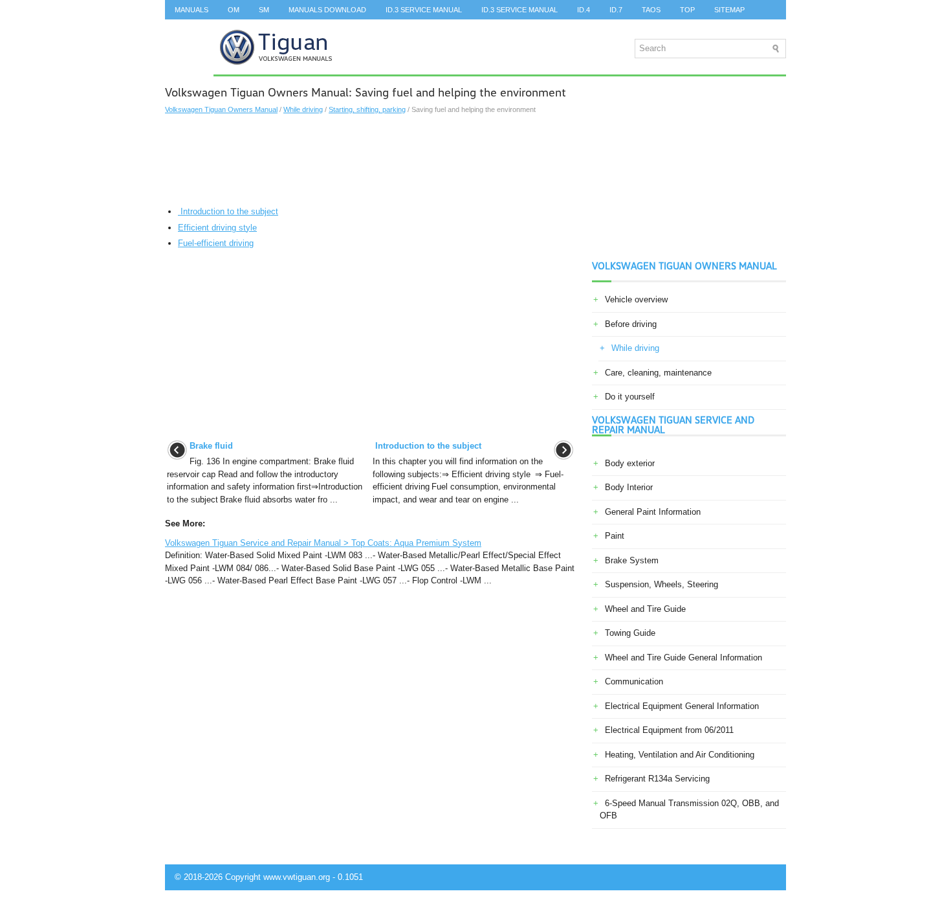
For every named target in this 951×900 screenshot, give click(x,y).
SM (264, 10)
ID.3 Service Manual (424, 10)
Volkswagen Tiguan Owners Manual (221, 109)
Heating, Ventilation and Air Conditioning (679, 754)
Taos (651, 10)
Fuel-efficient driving (216, 243)
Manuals (191, 10)
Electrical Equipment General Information (682, 706)
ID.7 (615, 10)
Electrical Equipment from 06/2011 (669, 730)
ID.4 (583, 10)
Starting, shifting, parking (367, 109)
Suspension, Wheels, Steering (661, 584)
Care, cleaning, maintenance (658, 372)
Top (687, 10)
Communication (634, 681)
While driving (303, 109)
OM (233, 10)
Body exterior (630, 463)
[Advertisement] (370, 160)
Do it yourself (630, 396)
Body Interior (629, 487)
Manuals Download (327, 10)
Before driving (631, 324)
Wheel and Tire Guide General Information (683, 657)
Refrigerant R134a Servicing (657, 778)
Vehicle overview (636, 299)
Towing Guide (630, 633)
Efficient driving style (217, 227)
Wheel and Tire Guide (645, 609)
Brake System (632, 560)
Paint (614, 536)
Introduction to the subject (228, 211)
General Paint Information (653, 512)
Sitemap (729, 10)
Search (189, 29)
